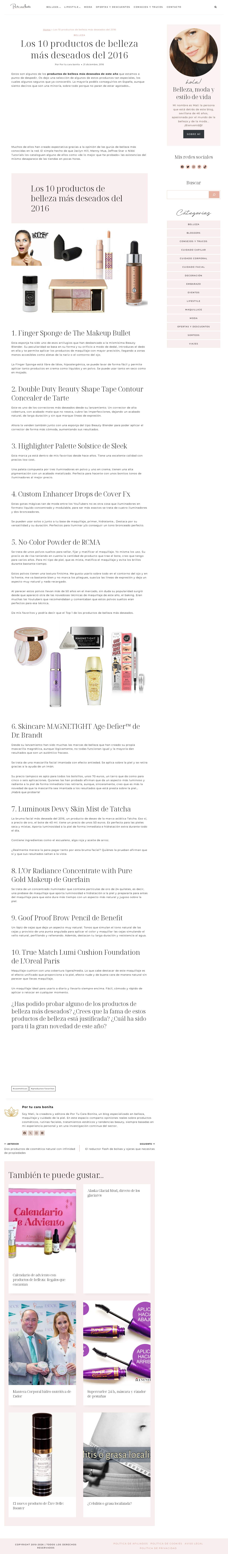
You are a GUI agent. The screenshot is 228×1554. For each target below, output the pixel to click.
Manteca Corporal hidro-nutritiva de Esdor (42, 1394)
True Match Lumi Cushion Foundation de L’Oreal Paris (75, 956)
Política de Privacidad (158, 1548)
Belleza (79, 35)
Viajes (193, 343)
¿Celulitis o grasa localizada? (109, 1503)
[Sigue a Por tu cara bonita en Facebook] (24, 1133)
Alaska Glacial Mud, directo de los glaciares (113, 1193)
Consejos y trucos (148, 7)
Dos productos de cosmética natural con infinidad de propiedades (39, 1149)
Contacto (174, 7)
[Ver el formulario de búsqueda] (215, 7)
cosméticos (20, 1088)
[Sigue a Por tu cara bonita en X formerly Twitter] (30, 1133)
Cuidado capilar (193, 250)
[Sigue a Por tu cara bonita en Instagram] (36, 1133)
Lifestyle (193, 301)
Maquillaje (193, 309)
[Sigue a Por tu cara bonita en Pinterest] (42, 1133)
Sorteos (194, 335)
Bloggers (194, 233)
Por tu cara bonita (70, 64)
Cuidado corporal (194, 258)
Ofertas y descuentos (113, 7)
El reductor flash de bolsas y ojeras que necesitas (120, 1147)
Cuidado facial (193, 267)
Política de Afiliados (130, 1543)
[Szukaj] (214, 194)
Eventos (194, 292)
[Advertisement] (79, 118)
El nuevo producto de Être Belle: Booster (38, 1505)
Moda (88, 7)
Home (47, 29)
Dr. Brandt (27, 735)
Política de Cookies (166, 1543)
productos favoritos (42, 1088)
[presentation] (42, 1226)
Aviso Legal (194, 1543)
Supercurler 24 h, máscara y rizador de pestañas (116, 1394)
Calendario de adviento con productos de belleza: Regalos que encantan (39, 1280)
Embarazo (193, 284)
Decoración (193, 275)
